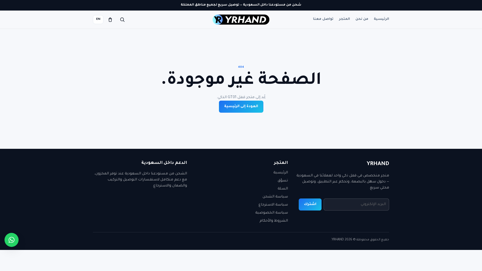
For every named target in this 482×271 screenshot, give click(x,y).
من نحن (361, 19)
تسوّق (283, 181)
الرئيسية (381, 19)
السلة (283, 189)
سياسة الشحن (275, 197)
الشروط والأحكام (274, 221)
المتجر (344, 19)
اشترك (310, 204)
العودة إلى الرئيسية (241, 107)
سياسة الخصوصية (271, 213)
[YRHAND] (241, 20)
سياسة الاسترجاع (273, 205)
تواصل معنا (323, 19)
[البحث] (122, 19)
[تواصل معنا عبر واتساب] (12, 240)
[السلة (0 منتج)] (110, 19)
